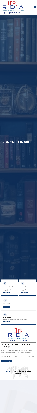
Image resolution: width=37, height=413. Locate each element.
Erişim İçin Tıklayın (6, 292)
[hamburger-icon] (35, 7)
